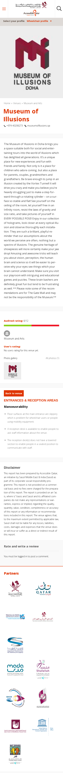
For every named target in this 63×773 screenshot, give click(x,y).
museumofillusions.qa (38, 125)
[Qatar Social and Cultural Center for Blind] (15, 698)
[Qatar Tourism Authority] (43, 589)
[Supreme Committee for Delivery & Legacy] (15, 645)
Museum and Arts (33, 103)
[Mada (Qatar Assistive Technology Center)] (15, 670)
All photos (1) (52, 358)
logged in (22, 556)
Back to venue (13, 393)
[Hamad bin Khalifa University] (15, 617)
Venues (17, 103)
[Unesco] (43, 726)
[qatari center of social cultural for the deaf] (43, 698)
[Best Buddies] (15, 755)
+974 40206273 (14, 125)
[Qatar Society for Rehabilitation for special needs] (15, 726)
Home (7, 103)
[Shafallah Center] (43, 670)
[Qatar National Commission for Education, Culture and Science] (43, 617)
